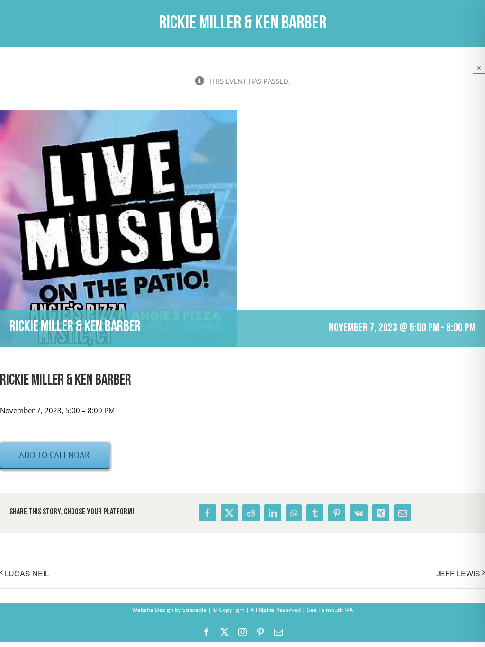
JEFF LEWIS (458, 573)
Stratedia (194, 610)
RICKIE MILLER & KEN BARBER (65, 380)
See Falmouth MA (329, 610)
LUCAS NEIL (27, 573)
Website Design (152, 610)
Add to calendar (54, 455)
